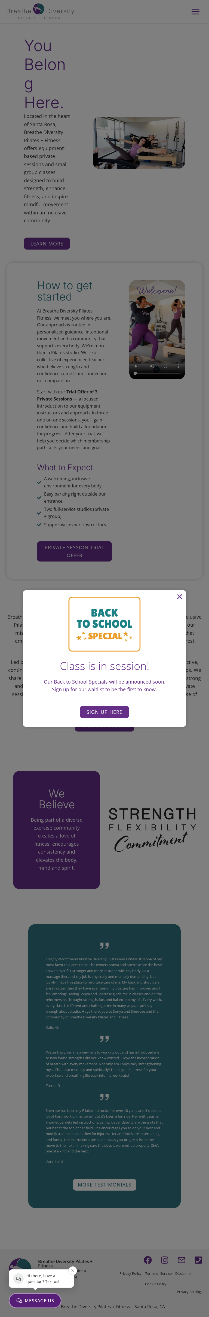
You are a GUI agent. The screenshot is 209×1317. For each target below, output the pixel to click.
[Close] (179, 596)
